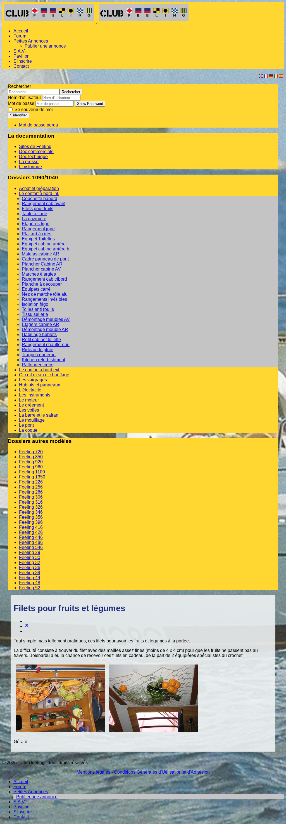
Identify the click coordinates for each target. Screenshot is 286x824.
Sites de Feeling (35, 146)
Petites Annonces (30, 41)
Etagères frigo (35, 223)
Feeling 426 (31, 532)
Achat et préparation (39, 188)
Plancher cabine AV (41, 269)
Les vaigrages (33, 379)
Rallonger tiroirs (37, 364)
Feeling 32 (29, 562)
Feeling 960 (31, 466)
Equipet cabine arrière (44, 243)
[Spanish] (281, 75)
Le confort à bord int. (39, 193)
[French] (266, 75)
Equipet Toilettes (38, 238)
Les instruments (34, 395)
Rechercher (19, 86)
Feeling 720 (31, 451)
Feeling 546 (31, 547)
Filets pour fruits (37, 208)
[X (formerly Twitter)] (27, 626)
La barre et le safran (38, 415)
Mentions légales (93, 772)
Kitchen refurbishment (43, 359)
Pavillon (21, 56)
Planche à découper (42, 284)
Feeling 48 (29, 582)
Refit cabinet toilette (41, 339)
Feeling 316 (31, 502)
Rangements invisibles (44, 299)
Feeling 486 (31, 542)
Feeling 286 (31, 492)
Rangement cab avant (43, 203)
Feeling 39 (29, 572)
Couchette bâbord (39, 198)
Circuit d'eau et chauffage (44, 374)
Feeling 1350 (32, 477)
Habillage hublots (39, 334)
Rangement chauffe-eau (46, 344)
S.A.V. (19, 51)
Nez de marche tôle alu (45, 294)
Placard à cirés (36, 233)
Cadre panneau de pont (45, 259)
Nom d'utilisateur (24, 97)
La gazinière (34, 218)
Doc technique (33, 156)
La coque (28, 430)
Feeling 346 (31, 512)
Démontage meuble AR (45, 329)
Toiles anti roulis (38, 309)
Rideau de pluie (37, 349)
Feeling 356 (31, 517)
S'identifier (18, 115)
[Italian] (276, 75)
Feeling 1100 (32, 471)
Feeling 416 (31, 527)
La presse (29, 161)
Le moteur (29, 400)
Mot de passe (21, 103)
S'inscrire (22, 61)
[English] (261, 75)
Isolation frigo (35, 304)
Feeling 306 (31, 497)
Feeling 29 (29, 552)
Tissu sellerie (35, 314)
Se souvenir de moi (33, 109)
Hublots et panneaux (39, 384)
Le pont (26, 425)
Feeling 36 (29, 567)
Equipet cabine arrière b (45, 249)
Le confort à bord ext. (39, 369)
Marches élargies (39, 274)
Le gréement (31, 405)
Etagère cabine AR (40, 324)
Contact (21, 66)
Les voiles (29, 410)
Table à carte (34, 213)
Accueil (20, 31)
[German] (271, 75)
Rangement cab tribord (44, 279)
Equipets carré (36, 289)
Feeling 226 (31, 482)
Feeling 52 (29, 587)
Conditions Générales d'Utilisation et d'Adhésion (162, 772)
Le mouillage (32, 420)
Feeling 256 (31, 487)
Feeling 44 (29, 577)
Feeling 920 (31, 461)
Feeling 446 (31, 537)
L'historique (30, 166)
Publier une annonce (45, 46)
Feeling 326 (31, 507)
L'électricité (30, 390)
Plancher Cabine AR (42, 264)
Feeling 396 (31, 522)
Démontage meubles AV (46, 319)
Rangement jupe (38, 228)
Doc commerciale (36, 151)
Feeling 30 (29, 557)
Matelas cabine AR (40, 254)
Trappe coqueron (39, 354)
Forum (19, 36)
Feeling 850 (31, 456)
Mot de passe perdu (38, 125)
